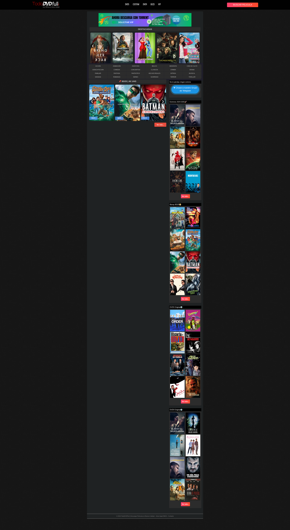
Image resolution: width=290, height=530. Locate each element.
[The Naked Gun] (145, 48)
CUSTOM (136, 4)
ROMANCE (116, 77)
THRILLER (192, 77)
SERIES (135, 77)
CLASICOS (154, 70)
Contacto (171, 516)
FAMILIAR (98, 73)
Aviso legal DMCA (161, 516)
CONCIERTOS (135, 70)
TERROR (173, 77)
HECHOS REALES (154, 73)
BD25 (153, 4)
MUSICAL (192, 73)
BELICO (154, 66)
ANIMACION (117, 66)
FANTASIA (117, 73)
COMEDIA (117, 70)
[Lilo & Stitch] (100, 48)
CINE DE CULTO (192, 66)
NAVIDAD (98, 77)
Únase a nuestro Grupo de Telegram (186, 89)
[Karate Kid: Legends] (167, 48)
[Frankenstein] (123, 48)
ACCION (98, 66)
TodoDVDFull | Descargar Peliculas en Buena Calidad (138, 516)
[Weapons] (189, 48)
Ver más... (185, 196)
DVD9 (145, 4)
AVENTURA (135, 66)
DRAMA (192, 70)
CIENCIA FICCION (98, 70)
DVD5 (127, 4)
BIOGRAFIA (173, 66)
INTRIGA (173, 73)
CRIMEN (173, 70)
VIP (159, 4)
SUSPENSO (154, 77)
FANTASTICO (136, 73)
